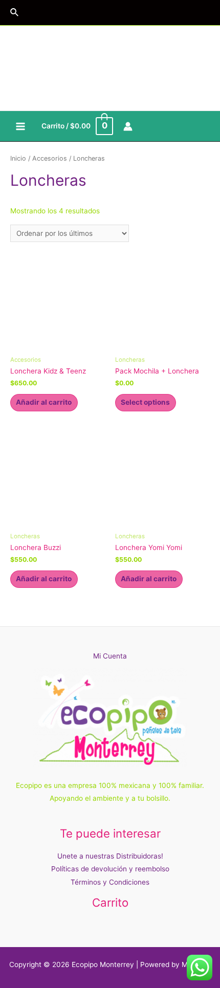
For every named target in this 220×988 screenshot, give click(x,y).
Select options (145, 402)
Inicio (18, 158)
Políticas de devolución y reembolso (110, 869)
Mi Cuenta (110, 656)
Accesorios (49, 158)
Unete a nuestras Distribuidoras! (110, 856)
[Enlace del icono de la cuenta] (128, 126)
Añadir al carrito (44, 402)
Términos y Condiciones (110, 882)
